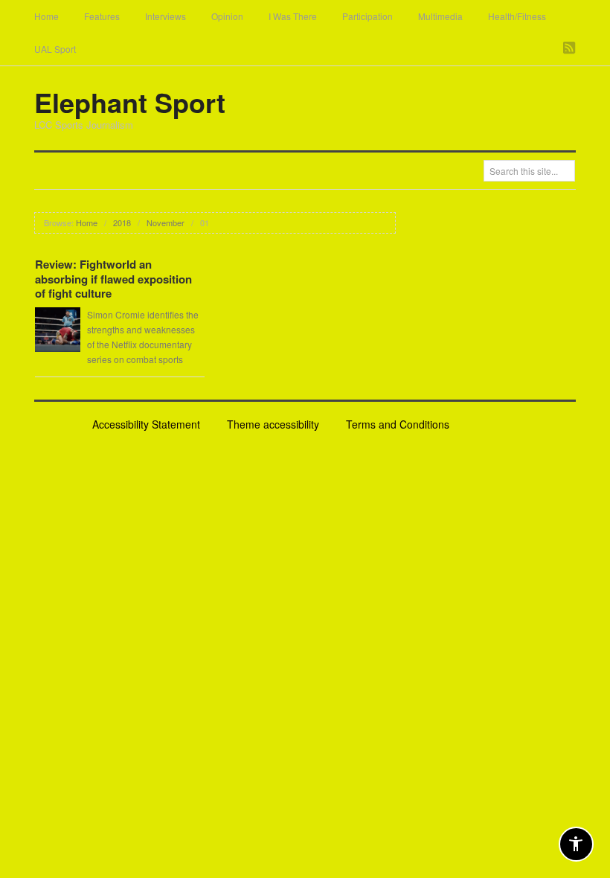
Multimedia (440, 16)
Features (102, 16)
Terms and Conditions (397, 424)
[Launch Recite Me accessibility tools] (576, 844)
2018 (122, 222)
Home (46, 16)
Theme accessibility (273, 424)
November (165, 222)
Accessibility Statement (146, 424)
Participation (367, 16)
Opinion (227, 16)
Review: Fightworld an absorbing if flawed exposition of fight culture (113, 278)
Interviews (165, 16)
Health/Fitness (517, 16)
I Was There (293, 16)
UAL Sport (55, 48)
